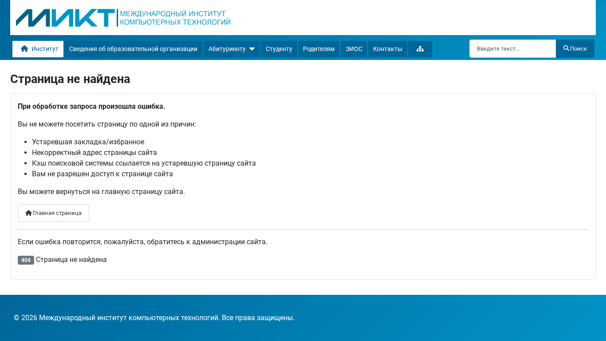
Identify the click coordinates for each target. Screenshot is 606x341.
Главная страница (56, 213)
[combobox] (512, 48)
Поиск (578, 48)
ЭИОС (354, 49)
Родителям (318, 49)
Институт (45, 49)
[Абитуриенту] (250, 49)
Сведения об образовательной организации (133, 49)
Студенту (279, 49)
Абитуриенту (227, 49)
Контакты (387, 49)
